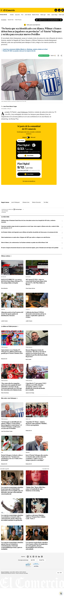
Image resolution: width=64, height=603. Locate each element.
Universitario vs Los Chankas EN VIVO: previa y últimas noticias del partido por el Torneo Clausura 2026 (12, 351)
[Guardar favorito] (58, 55)
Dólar (48, 14)
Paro (22, 14)
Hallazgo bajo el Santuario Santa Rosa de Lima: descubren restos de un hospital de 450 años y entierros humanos (28, 221)
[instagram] (33, 557)
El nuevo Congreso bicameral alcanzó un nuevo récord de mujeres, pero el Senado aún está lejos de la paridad (29, 247)
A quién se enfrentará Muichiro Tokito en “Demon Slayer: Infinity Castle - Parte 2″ (36, 516)
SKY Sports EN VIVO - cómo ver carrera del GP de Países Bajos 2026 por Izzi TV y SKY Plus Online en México (36, 282)
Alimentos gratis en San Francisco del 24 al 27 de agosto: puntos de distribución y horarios (12, 313)
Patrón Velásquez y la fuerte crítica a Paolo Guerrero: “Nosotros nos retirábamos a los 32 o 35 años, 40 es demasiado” (12, 457)
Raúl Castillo (28, 359)
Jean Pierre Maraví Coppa (10, 106)
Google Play (41, 560)
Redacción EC (4, 358)
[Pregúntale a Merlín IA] (61, 593)
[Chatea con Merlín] (55, 10)
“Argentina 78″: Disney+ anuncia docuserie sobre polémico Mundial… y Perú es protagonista (36, 423)
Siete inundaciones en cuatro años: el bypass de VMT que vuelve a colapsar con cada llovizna (25, 237)
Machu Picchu (35, 14)
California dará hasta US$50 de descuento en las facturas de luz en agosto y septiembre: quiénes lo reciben (36, 314)
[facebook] (28, 557)
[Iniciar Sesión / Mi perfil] (62, 10)
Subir (58, 572)
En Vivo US (3, 276)
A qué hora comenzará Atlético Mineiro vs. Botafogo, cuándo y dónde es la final (25, 49)
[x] (31, 557)
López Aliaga (54, 14)
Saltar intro (28, 419)
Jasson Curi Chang (30, 392)
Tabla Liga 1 (43, 14)
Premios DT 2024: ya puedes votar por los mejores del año (19, 51)
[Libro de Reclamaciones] (36, 565)
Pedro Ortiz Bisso (5, 392)
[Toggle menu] (1, 10)
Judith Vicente (4, 321)
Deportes (28, 452)
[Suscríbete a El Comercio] (59, 10)
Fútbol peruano (4, 347)
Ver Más (46, 202)
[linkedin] (39, 557)
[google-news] (42, 557)
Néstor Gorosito (36, 202)
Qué (2, 452)
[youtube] (36, 557)
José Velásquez (15, 202)
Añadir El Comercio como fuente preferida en (49, 19)
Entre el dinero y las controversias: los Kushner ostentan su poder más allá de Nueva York (24, 242)
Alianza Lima (26, 202)
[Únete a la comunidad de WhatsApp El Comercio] (43, 55)
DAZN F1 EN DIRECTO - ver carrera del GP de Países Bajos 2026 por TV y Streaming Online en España (12, 281)
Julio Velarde (28, 14)
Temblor (12, 14)
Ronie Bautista (4, 288)
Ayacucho (17, 14)
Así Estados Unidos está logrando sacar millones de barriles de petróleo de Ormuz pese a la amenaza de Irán (29, 232)
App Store (33, 560)
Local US (3, 309)
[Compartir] (61, 55)
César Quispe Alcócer (30, 288)
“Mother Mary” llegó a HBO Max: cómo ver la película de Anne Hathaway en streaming (35, 489)
